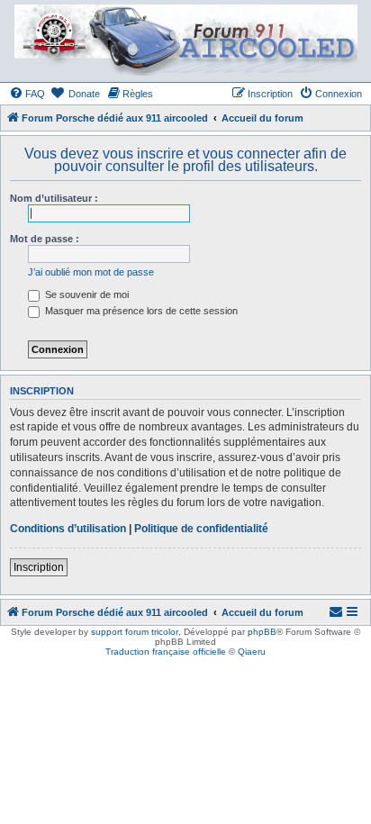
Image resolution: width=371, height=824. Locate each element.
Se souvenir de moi (85, 294)
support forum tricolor (134, 632)
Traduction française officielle (165, 651)
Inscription (39, 567)
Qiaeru (252, 651)
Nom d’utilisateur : (54, 198)
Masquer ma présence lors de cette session (140, 310)
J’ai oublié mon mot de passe (91, 272)
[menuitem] (27, 93)
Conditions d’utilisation (68, 528)
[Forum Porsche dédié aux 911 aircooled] (184, 40)
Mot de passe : (44, 238)
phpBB (262, 632)
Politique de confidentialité (201, 528)
